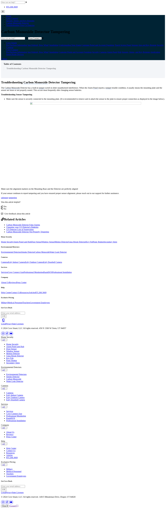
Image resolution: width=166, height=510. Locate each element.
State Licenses (18, 324)
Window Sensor (48, 242)
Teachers (26, 303)
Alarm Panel (112, 52)
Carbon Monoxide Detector (17, 23)
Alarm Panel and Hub (22, 242)
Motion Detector (61, 242)
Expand (12, 506)
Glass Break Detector (77, 242)
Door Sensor (36, 242)
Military (4, 303)
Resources (24, 292)
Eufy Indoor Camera (16, 262)
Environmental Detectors (11, 252)
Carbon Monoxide (42, 252)
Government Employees (40, 303)
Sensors (135, 45)
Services (4, 272)
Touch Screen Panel (123, 45)
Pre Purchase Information (16, 45)
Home (8, 16)
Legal (3, 324)
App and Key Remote (147, 45)
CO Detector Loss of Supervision (20, 229)
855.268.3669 (12, 7)
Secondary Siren (110, 242)
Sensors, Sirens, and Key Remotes (20, 21)
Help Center (6, 292)
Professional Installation (62, 272)
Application (155, 52)
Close (4, 506)
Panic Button (98, 242)
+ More (4, 59)
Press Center (21, 282)
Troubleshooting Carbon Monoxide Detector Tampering (31, 68)
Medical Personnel (15, 303)
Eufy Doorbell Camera (52, 262)
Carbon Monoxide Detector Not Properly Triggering (27, 232)
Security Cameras (99, 52)
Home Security (7, 242)
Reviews (12, 282)
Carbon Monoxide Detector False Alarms (23, 225)
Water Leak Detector (58, 252)
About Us (5, 282)
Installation (53, 45)
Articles (32, 292)
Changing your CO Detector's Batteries (22, 227)
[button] (83, 338)
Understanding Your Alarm (70, 45)
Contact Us (15, 292)
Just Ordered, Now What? (38, 45)
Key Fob (89, 242)
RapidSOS (47, 272)
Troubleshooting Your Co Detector (20, 25)
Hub (119, 52)
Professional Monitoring (33, 272)
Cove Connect (12, 18)
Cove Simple (11, 43)
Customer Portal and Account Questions (97, 45)
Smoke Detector (28, 252)
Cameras (4, 262)
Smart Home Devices (15, 54)
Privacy (9, 324)
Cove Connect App (16, 272)
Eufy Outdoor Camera (34, 262)
